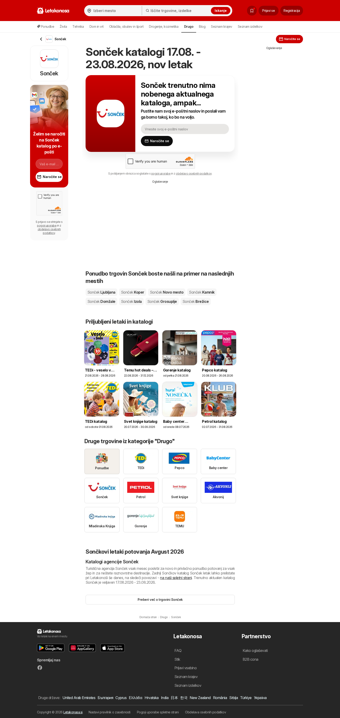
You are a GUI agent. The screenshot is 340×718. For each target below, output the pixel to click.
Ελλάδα (135, 697)
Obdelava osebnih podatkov (205, 712)
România (220, 697)
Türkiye (245, 697)
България (105, 697)
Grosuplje (162, 301)
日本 (174, 697)
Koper (132, 292)
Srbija (233, 697)
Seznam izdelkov (250, 26)
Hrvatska (152, 697)
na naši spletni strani (176, 577)
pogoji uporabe (161, 173)
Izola (131, 301)
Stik (177, 659)
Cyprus (121, 697)
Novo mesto (166, 292)
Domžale (101, 301)
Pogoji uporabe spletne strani (158, 712)
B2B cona (250, 659)
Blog (202, 26)
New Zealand (200, 697)
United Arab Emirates (78, 697)
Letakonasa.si (72, 712)
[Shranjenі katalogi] (252, 10)
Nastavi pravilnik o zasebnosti (109, 712)
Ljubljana (101, 292)
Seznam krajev (221, 26)
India (164, 697)
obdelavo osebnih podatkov (193, 173)
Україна (260, 697)
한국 (183, 697)
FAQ (177, 650)
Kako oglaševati (255, 650)
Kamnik (201, 292)
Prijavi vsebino (185, 668)
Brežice (195, 301)
